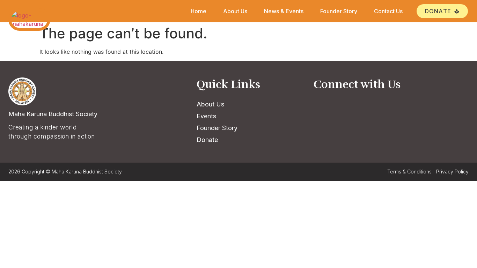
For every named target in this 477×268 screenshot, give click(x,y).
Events (206, 116)
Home (198, 11)
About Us (235, 11)
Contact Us (388, 11)
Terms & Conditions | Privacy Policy (428, 171)
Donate (207, 139)
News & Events (283, 11)
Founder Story (338, 11)
